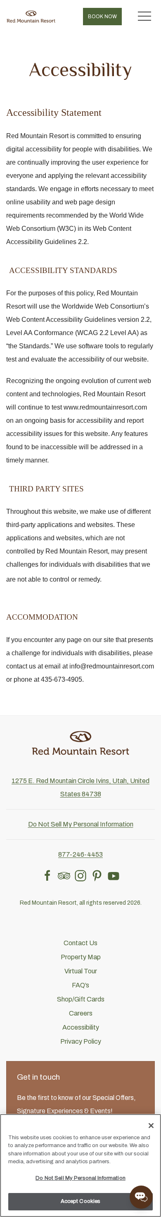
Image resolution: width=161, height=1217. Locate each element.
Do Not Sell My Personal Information (80, 1178)
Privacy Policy (80, 1041)
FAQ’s (80, 985)
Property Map (81, 957)
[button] (144, 16)
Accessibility (80, 1027)
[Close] (151, 1125)
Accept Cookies (81, 1201)
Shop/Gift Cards (80, 999)
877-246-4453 (80, 854)
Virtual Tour (80, 971)
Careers (80, 1013)
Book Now (102, 16)
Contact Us (80, 942)
